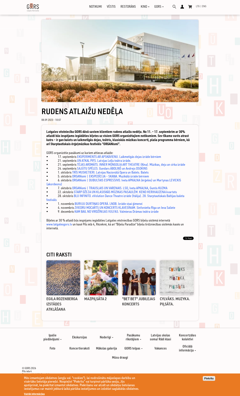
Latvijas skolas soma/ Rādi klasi (160, 337)
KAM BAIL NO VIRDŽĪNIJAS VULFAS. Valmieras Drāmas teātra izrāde (116, 211)
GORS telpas (132, 348)
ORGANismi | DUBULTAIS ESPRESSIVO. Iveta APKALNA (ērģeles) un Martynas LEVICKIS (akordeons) (113, 182)
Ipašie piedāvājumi (51, 337)
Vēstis (111, 6)
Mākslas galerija (106, 348)
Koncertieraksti (79, 348)
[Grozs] (190, 7)
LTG (198, 6)
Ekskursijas (79, 337)
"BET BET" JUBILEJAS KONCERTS (138, 301)
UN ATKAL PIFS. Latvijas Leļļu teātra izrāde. (104, 160)
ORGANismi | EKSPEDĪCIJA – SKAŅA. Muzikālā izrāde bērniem (110, 176)
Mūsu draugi (120, 357)
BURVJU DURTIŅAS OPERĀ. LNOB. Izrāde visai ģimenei (108, 204)
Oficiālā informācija (186, 348)
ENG (204, 6)
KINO (144, 6)
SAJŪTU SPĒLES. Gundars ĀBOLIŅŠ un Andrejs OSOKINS (112, 168)
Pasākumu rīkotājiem (133, 337)
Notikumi (95, 6)
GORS (158, 6)
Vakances (160, 348)
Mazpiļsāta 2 (95, 298)
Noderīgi (106, 337)
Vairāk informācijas (34, 393)
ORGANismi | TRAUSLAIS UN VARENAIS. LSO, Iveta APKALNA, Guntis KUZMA (119, 188)
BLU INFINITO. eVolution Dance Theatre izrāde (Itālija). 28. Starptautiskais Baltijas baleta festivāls (115, 198)
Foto (52, 348)
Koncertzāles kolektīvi (187, 337)
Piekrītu (209, 378)
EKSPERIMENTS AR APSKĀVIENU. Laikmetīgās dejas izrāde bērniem (119, 157)
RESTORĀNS (128, 6)
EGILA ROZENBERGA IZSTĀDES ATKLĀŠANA (62, 304)
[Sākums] (30, 7)
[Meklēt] (174, 7)
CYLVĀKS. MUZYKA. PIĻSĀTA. (175, 301)
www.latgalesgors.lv (59, 224)
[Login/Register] (182, 7)
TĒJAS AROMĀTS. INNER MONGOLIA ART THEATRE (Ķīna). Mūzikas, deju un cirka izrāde (131, 164)
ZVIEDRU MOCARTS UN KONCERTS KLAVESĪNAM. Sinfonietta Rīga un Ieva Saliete (125, 208)
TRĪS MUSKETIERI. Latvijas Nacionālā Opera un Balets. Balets (110, 172)
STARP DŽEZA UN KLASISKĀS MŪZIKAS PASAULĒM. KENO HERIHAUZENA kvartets (125, 192)
